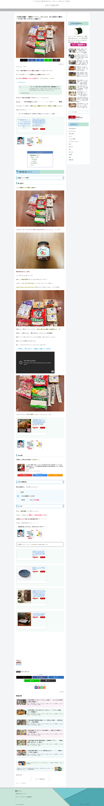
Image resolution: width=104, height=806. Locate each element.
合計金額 (34, 161)
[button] (56, 60)
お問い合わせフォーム (20, 793)
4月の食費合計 (34, 163)
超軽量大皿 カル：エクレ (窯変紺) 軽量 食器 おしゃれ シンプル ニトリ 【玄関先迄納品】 (38, 568)
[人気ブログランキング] (18, 662)
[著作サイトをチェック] (36, 687)
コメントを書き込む (40, 779)
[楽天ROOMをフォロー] (38, 687)
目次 (38, 152)
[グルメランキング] (79, 117)
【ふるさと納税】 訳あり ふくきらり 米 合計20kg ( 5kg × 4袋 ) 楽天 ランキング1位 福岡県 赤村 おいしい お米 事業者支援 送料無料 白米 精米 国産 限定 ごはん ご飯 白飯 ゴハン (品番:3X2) (44, 466)
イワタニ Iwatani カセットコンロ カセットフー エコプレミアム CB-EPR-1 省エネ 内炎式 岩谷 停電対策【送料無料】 (38, 614)
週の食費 (27, 671)
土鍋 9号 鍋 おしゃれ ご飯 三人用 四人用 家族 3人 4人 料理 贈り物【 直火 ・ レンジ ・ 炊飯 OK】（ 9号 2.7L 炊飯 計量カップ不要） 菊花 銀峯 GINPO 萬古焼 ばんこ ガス (38, 553)
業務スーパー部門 (35, 157)
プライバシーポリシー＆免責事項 (23, 797)
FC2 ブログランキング (73, 119)
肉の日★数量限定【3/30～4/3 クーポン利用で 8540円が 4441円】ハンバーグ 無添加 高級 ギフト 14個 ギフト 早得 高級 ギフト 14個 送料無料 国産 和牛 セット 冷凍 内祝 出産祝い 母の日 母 (38, 421)
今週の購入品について (35, 155)
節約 (23, 671)
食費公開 (18, 671)
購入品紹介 (34, 159)
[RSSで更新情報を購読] (44, 687)
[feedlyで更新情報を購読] (41, 687)
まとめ (32, 165)
